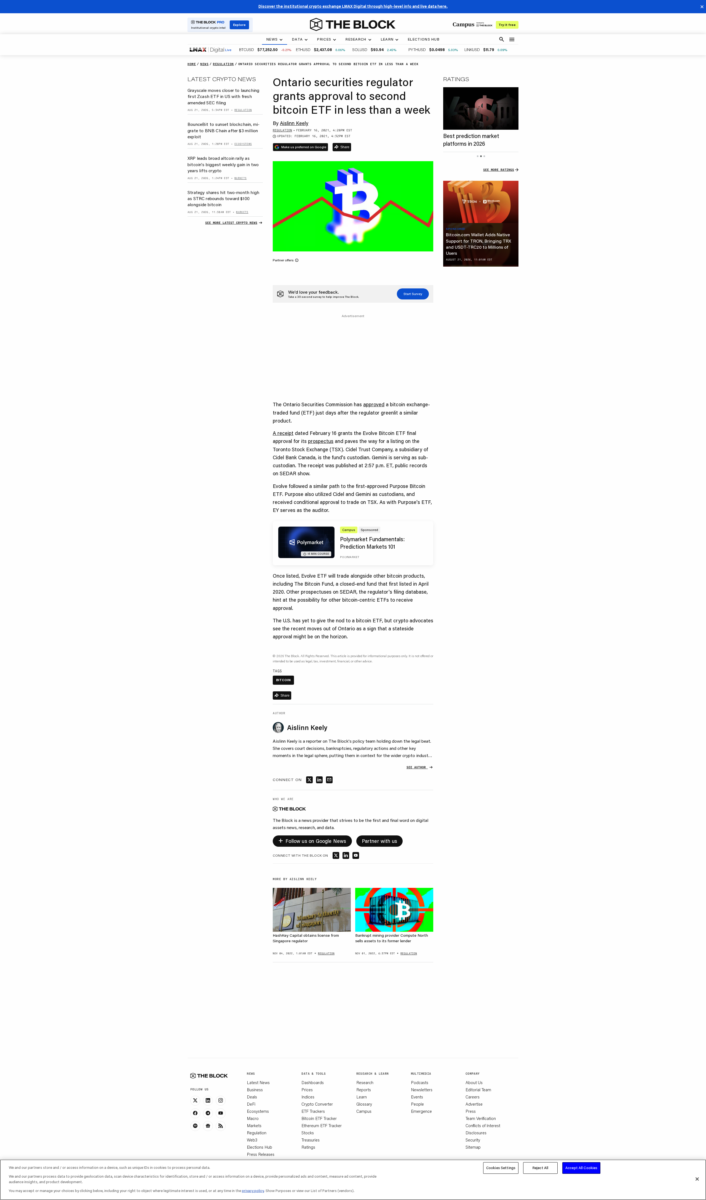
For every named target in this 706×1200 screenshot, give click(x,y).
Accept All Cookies (581, 1168)
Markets (254, 1125)
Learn (361, 1097)
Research (364, 1082)
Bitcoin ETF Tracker (319, 1118)
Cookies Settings (500, 1168)
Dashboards (312, 1082)
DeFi (251, 1104)
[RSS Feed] (221, 1126)
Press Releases (260, 1154)
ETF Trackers (313, 1111)
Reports (363, 1089)
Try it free (507, 25)
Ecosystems (258, 1111)
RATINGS (456, 79)
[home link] (352, 24)
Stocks (307, 1132)
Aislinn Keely (294, 123)
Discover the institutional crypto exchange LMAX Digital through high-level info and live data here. (353, 6)
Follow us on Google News (312, 840)
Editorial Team (478, 1089)
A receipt (283, 433)
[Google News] (208, 1126)
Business (255, 1089)
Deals (252, 1097)
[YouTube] (221, 1113)
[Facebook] (195, 1113)
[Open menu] (511, 39)
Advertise (474, 1104)
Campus (363, 1111)
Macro (253, 1118)
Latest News (258, 1082)
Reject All (540, 1168)
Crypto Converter (317, 1104)
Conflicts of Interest (483, 1125)
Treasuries (310, 1140)
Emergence (421, 1111)
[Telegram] (208, 1113)
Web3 (252, 1140)
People (417, 1104)
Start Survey (412, 294)
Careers (473, 1097)
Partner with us (379, 841)
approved (373, 404)
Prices (307, 1089)
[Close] (697, 1179)
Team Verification (481, 1118)
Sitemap (473, 1147)
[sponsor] (480, 202)
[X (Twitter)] (195, 1101)
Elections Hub (259, 1147)
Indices (307, 1097)
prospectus (320, 441)
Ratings (308, 1147)
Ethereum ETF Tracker (321, 1125)
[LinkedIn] (208, 1101)
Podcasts (419, 1082)
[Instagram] (221, 1101)
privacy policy (253, 1190)
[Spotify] (195, 1126)
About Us (474, 1082)
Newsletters (421, 1089)
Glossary (364, 1104)
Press (471, 1111)
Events (417, 1097)
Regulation (256, 1132)
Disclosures (476, 1132)
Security (473, 1140)
